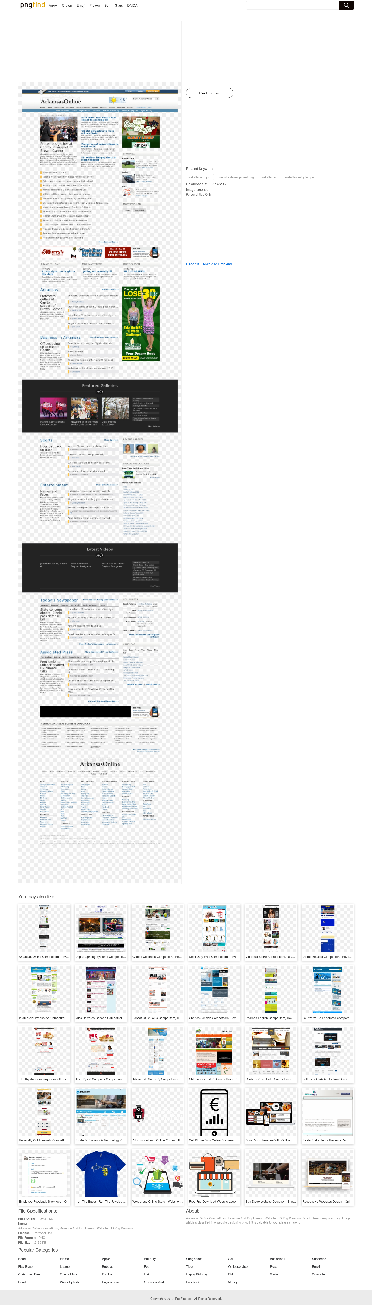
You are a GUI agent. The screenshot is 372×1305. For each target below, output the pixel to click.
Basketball (277, 1258)
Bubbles (107, 1266)
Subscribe (319, 1258)
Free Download (209, 93)
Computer (319, 1274)
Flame (64, 1258)
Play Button (26, 1266)
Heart (22, 1258)
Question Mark (154, 1282)
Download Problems (217, 264)
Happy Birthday (197, 1274)
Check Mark (69, 1274)
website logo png (199, 177)
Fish (231, 1274)
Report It (192, 264)
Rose (273, 1266)
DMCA (132, 5)
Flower (95, 5)
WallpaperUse (238, 1266)
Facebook (193, 1282)
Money (233, 1282)
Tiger (189, 1266)
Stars (119, 5)
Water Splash (69, 1282)
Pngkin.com (110, 1282)
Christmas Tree (29, 1274)
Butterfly (150, 1258)
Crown (67, 5)
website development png (236, 177)
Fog (146, 1266)
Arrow (53, 5)
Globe (274, 1274)
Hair (147, 1274)
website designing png (300, 177)
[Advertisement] (99, 51)
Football (107, 1274)
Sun (107, 5)
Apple (106, 1258)
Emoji (80, 5)
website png (269, 177)
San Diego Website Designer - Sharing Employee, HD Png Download (292, 1201)
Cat (230, 1258)
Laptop (65, 1266)
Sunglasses (194, 1258)
